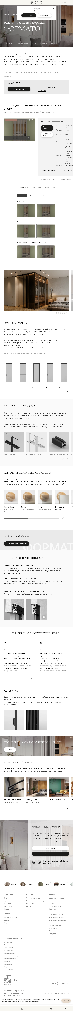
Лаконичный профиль (22, 43)
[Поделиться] (29, 120)
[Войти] (68, 2)
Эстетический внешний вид (48, 43)
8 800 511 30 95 (23, 991)
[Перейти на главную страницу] (36, 2)
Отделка (46, 187)
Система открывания (24, 187)
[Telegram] (39, 862)
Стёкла (34, 43)
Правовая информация (51, 996)
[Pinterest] (67, 983)
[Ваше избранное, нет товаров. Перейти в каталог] (65, 2)
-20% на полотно (11, 120)
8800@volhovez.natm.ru (12, 996)
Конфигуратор (8, 43)
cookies (14, 999)
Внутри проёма (34, 195)
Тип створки (37, 187)
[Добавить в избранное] (33, 120)
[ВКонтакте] (33, 862)
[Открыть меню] (5, 2)
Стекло (53, 187)
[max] (63, 983)
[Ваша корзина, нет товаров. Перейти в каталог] (62, 2)
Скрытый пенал (47, 195)
